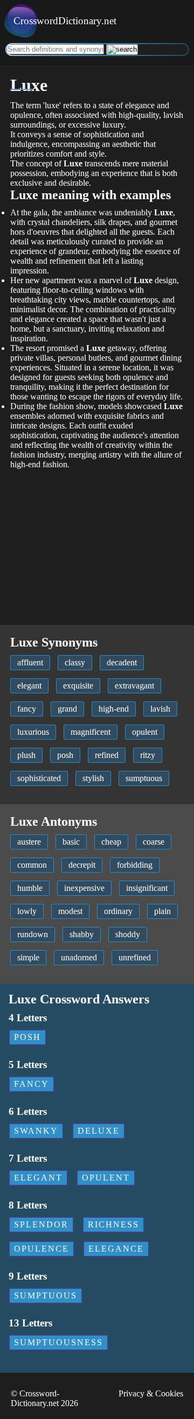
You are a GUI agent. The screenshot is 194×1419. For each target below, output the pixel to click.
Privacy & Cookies (151, 1393)
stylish (93, 778)
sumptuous (144, 778)
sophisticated (39, 778)
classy (75, 662)
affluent (30, 662)
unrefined (135, 957)
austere (29, 841)
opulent (144, 731)
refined (107, 755)
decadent (122, 662)
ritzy (147, 755)
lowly (27, 911)
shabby (82, 934)
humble (30, 888)
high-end (114, 708)
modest (70, 911)
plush (26, 755)
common (32, 864)
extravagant (134, 685)
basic (71, 841)
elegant (29, 685)
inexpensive (84, 888)
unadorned (79, 957)
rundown (32, 934)
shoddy (127, 934)
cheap (111, 841)
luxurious (33, 731)
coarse (153, 841)
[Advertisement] (97, 541)
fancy (26, 708)
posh (65, 755)
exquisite (78, 685)
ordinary (118, 911)
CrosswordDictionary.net (64, 20)
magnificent (90, 731)
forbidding (135, 864)
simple (28, 957)
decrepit (81, 864)
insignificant (147, 888)
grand (67, 708)
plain (162, 911)
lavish (160, 708)
